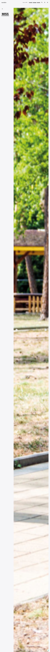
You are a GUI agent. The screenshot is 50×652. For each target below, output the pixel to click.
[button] (17, 330)
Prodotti (30, 2)
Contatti (38, 2)
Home (24, 2)
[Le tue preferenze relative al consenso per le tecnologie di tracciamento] (48, 650)
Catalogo (34, 2)
